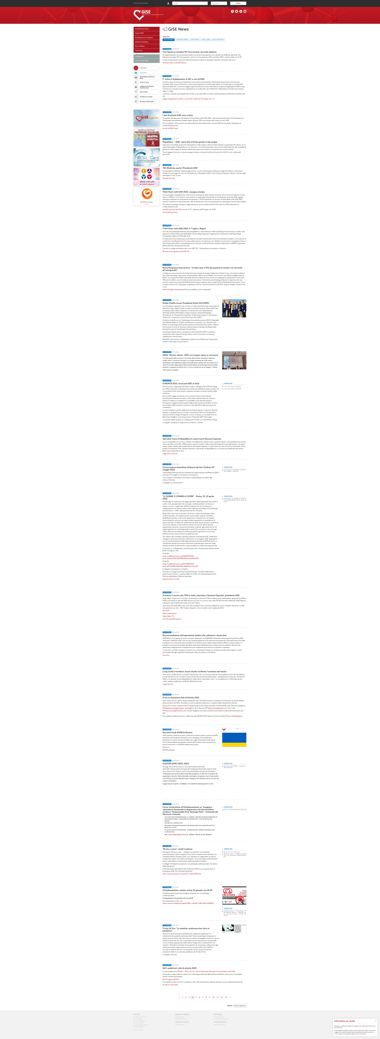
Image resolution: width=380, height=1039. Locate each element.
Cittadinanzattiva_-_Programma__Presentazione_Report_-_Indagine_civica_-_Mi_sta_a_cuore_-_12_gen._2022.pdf (235, 913)
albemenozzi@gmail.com (217, 708)
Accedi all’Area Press (170, 212)
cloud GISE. (174, 985)
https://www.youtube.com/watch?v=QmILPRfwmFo (182, 874)
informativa (362, 1034)
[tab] (147, 29)
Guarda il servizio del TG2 (172, 209)
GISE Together (218, 39)
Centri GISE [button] (139, 33)
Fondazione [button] (139, 56)
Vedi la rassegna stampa (171, 289)
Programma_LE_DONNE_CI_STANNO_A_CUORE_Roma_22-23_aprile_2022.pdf (235, 500)
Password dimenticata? (141, 3)
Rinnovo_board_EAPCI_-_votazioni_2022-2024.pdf (235, 766)
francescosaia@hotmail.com (175, 711)
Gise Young (195, 39)
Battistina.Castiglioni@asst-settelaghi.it (179, 708)
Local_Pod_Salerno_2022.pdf (232, 388)
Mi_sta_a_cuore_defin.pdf (231, 852)
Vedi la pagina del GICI (171, 979)
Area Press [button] (139, 50)
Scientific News (182, 39)
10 (213, 997)
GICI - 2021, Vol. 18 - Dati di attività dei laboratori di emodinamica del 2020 (207, 971)
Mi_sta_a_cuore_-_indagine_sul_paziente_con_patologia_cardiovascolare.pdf (235, 855)
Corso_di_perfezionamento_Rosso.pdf (235, 810)
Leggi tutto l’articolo (170, 453)
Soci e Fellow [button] (140, 46)
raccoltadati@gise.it (235, 716)
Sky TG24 (166, 610)
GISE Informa (168, 39)
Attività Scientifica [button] (141, 42)
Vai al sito (166, 655)
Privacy (136, 1030)
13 (226, 997)
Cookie (141, 1030)
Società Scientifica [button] (142, 29)
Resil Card (206, 39)
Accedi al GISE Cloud (170, 128)
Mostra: (230, 1005)
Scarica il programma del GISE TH (177, 251)
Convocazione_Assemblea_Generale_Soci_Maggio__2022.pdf (235, 470)
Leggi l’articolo (168, 684)
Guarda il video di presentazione (174, 63)
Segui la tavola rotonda (171, 579)
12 (222, 997)
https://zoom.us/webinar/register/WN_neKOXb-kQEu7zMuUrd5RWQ (188, 903)
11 (217, 997)
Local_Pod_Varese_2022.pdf (232, 386)
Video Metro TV (168, 616)
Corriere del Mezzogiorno (172, 619)
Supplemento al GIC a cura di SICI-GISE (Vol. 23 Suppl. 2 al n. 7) (191, 99)
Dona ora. (166, 747)
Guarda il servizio (169, 178)
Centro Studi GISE (141, 61)
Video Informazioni (170, 613)
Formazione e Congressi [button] (144, 37)
